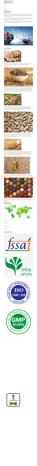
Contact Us (5, 5)
